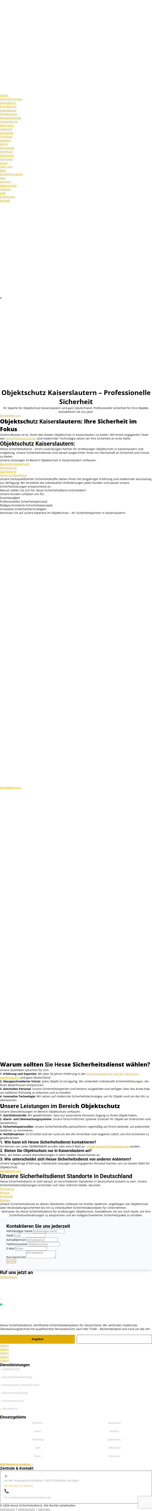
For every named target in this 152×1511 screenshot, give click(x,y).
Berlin (4, 144)
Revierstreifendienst (13, 475)
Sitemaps (44, 1509)
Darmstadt (7, 148)
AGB (3, 193)
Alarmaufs (7, 125)
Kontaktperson (16, 1240)
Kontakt (5, 200)
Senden (11, 1261)
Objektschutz (8, 114)
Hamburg (6, 151)
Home (4, 95)
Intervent (6, 129)
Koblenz (5, 140)
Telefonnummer (17, 1244)
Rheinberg (7, 1189)
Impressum (7, 197)
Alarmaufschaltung (15, 1393)
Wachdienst (8, 103)
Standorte (6, 133)
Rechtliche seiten (11, 174)
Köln (37, 1447)
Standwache (8, 110)
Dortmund (7, 155)
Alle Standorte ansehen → (17, 1464)
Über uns (6, 167)
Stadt (9, 1235)
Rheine (4, 1193)
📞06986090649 (18, 1491)
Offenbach (114, 1447)
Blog (3, 170)
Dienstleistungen (11, 99)
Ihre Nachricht (16, 1257)
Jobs (3, 178)
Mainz (37, 1431)
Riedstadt (6, 1196)
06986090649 (8, 1277)
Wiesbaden (114, 1423)
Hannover (6, 159)
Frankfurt (6, 136)
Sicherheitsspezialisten (21, 438)
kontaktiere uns (10, 415)
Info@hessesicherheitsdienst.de (107, 1146)
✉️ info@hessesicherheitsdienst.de (27, 1497)
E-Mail (10, 1248)
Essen (4, 163)
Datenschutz (8, 185)
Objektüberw (8, 121)
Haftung (5, 189)
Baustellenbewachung (14, 464)
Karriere (5, 182)
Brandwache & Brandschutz (20, 1385)
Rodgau (5, 1200)
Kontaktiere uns (10, 787)
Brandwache (8, 106)
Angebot (37, 1339)
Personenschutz (10, 118)
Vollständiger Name (19, 1231)
